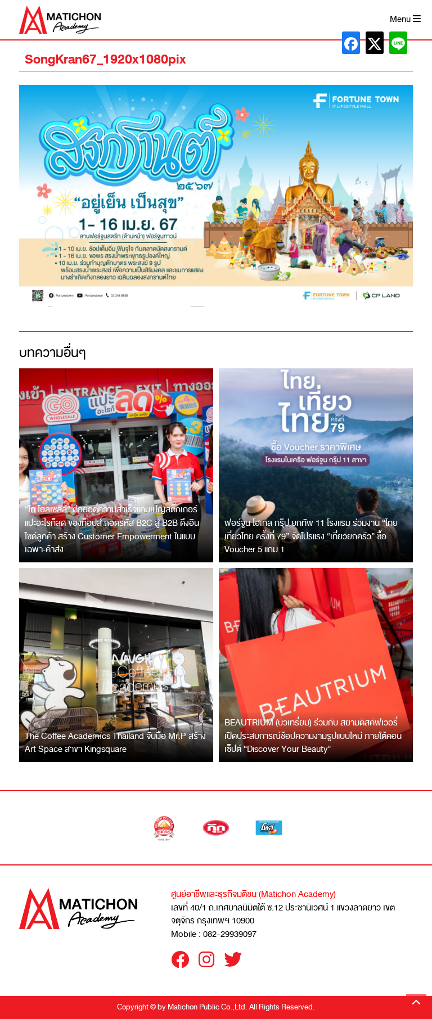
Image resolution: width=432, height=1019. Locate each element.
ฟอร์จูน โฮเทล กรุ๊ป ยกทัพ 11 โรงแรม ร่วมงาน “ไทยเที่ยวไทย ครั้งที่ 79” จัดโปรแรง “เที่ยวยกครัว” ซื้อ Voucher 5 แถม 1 (311, 536)
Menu (401, 19)
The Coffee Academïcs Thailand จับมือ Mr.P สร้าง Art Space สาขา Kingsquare (115, 742)
